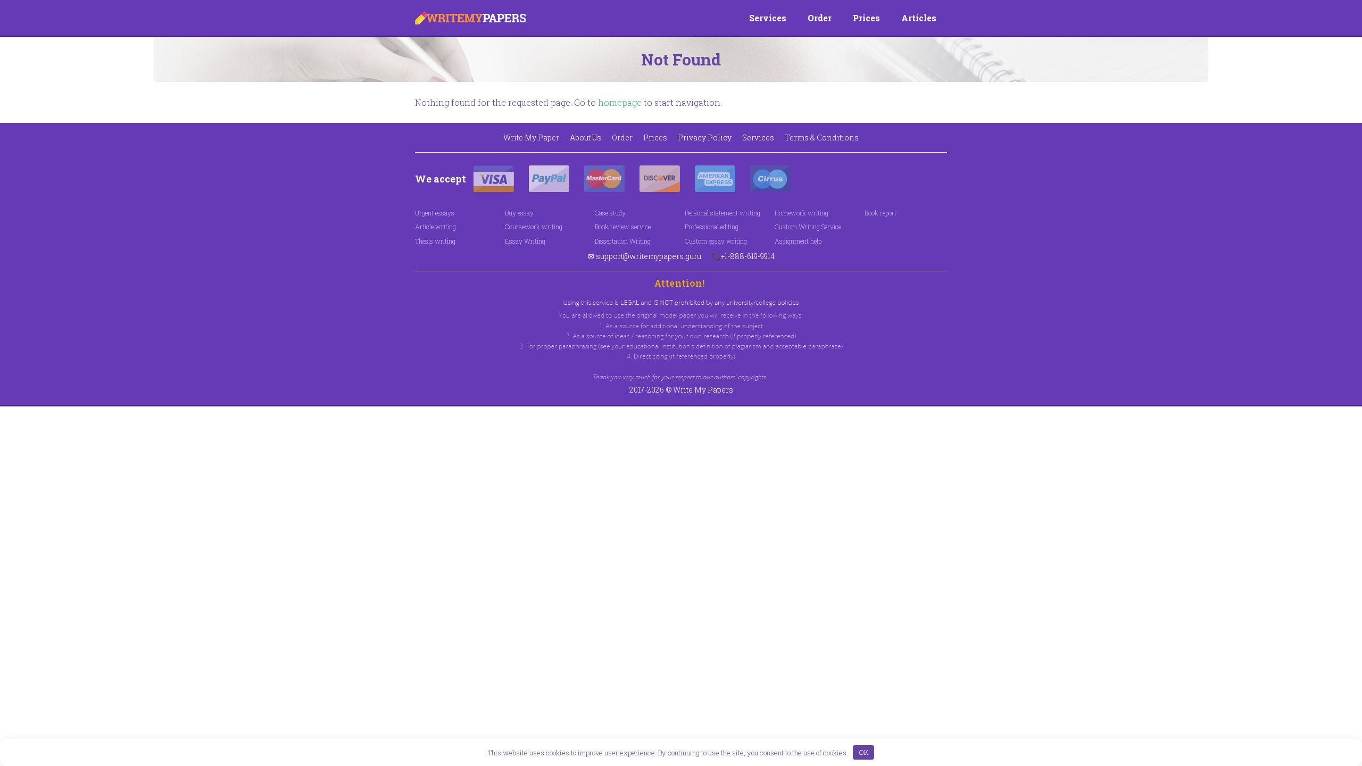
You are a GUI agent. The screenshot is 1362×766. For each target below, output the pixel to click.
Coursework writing (533, 226)
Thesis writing (435, 241)
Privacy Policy (705, 137)
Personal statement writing (722, 213)
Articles (918, 17)
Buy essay (519, 213)
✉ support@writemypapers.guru (644, 256)
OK (864, 752)
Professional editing (711, 226)
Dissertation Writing (623, 241)
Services (767, 17)
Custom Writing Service (808, 226)
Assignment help (798, 241)
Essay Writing (525, 241)
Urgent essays (434, 213)
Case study (610, 213)
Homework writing (801, 213)
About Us (585, 137)
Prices (866, 17)
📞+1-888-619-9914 (743, 256)
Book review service (623, 226)
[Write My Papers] (470, 18)
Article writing (435, 226)
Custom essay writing (716, 241)
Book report (880, 213)
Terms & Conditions (822, 137)
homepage (620, 102)
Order (820, 17)
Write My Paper (531, 137)
